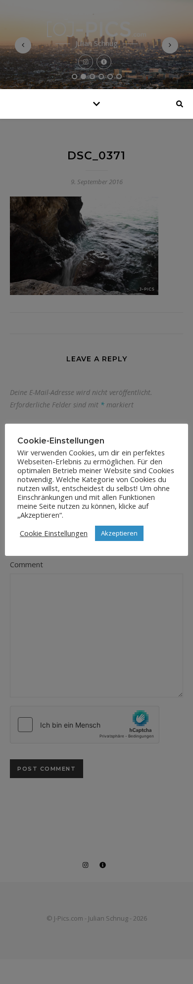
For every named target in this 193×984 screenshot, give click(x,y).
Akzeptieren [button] (119, 533)
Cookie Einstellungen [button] (54, 533)
